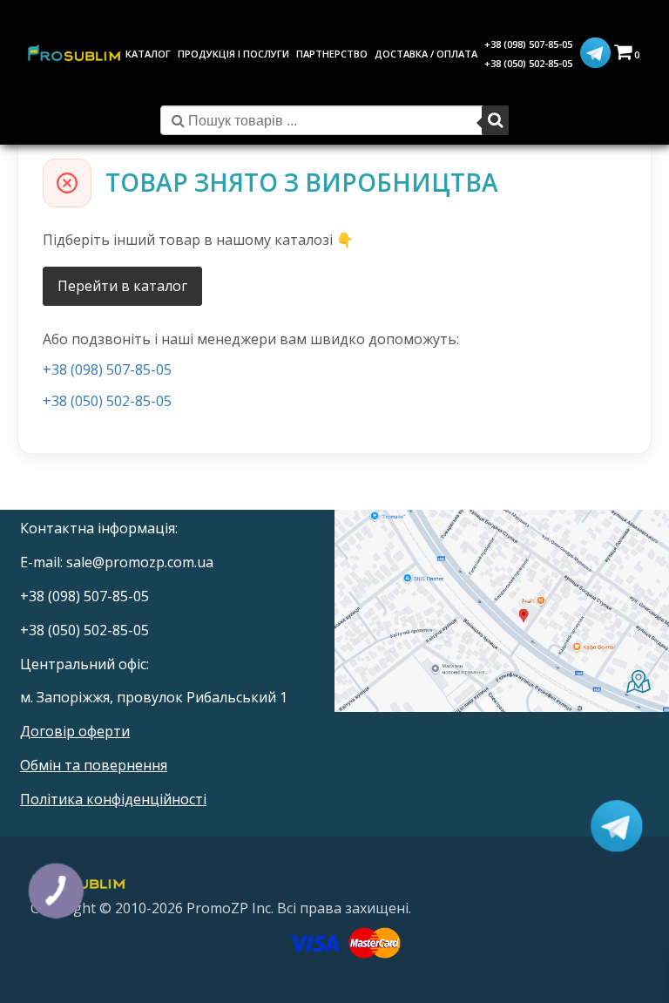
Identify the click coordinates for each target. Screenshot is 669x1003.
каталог (148, 53)
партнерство (332, 53)
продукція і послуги (233, 53)
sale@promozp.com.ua (139, 562)
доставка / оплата (426, 53)
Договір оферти (75, 731)
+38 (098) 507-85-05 (528, 44)
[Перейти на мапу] (501, 611)
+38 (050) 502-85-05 (528, 63)
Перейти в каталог (122, 285)
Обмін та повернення (93, 765)
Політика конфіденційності (113, 799)
